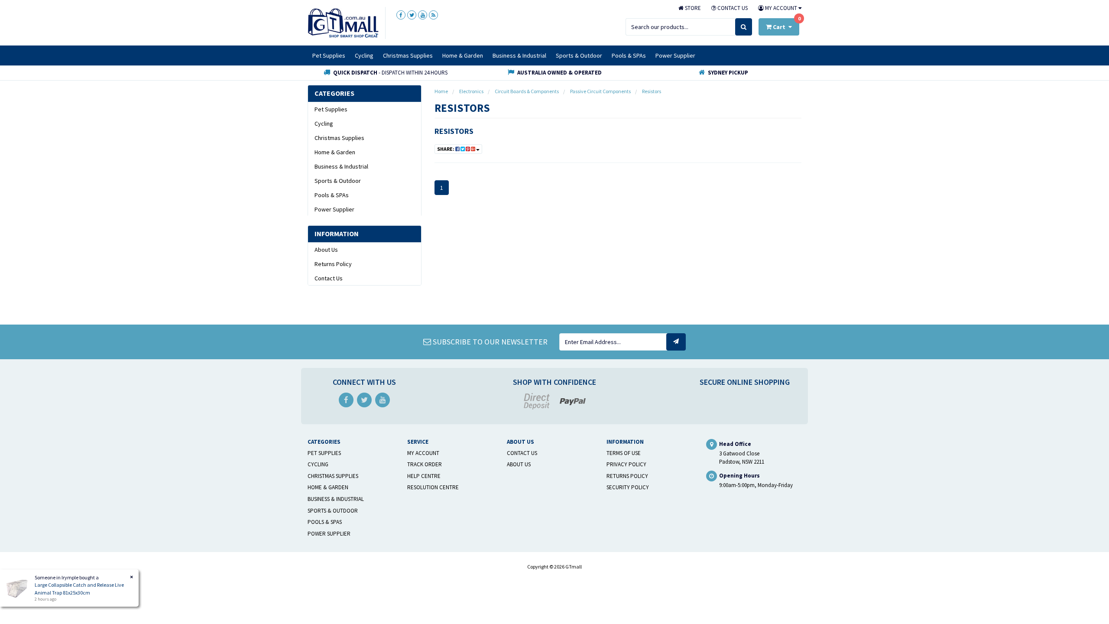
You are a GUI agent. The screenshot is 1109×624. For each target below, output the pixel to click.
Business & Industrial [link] (341, 166)
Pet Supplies (328, 55)
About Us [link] (326, 250)
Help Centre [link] (424, 476)
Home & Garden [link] (335, 152)
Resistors (454, 131)
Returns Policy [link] (333, 264)
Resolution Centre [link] (433, 487)
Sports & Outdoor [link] (338, 181)
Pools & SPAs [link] (332, 195)
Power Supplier (675, 55)
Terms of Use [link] (623, 453)
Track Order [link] (424, 464)
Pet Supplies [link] (331, 109)
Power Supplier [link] (334, 209)
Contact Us (732, 8)
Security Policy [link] (627, 487)
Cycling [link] (324, 123)
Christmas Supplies (408, 55)
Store (692, 8)
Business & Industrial (519, 55)
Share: (446, 149)
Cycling (364, 55)
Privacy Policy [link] (626, 464)
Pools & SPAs (629, 55)
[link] (400, 15)
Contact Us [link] (329, 278)
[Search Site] (743, 27)
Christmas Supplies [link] (339, 138)
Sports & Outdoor (579, 55)
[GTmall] (343, 22)
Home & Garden (462, 55)
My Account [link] (423, 453)
